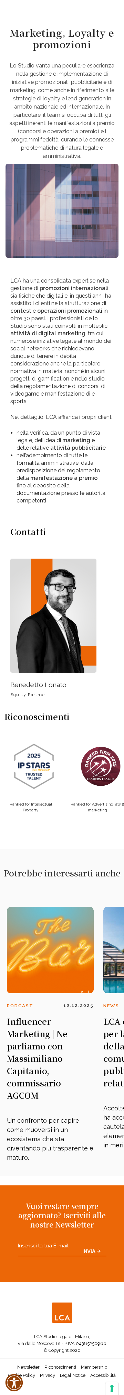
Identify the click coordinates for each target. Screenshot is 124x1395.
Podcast (20, 1005)
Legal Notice (72, 1375)
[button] (14, 1383)
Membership (94, 1367)
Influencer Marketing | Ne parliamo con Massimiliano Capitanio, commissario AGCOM (37, 1058)
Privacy (47, 1375)
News (111, 1005)
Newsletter (28, 1367)
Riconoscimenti (60, 1367)
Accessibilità (103, 1375)
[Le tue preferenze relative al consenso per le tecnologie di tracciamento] (111, 1388)
